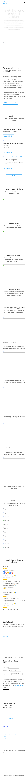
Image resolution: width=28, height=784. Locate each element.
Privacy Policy (19, 685)
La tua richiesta (7, 675)
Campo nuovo (6, 677)
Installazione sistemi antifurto (14, 14)
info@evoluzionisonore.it (9, 647)
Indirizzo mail (6, 670)
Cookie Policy (7, 707)
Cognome (5, 667)
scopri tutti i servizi (14, 176)
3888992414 (12, 718)
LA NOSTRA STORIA (10, 103)
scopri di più (14, 33)
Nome (4, 664)
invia (5, 688)
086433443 (5, 636)
